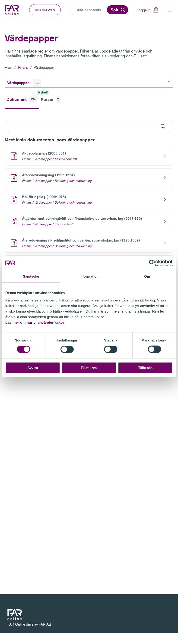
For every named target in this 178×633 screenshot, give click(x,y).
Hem (8, 67)
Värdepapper (44, 67)
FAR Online (12, 10)
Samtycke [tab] (31, 276)
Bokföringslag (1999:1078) (44, 197)
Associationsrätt (65, 159)
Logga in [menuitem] (143, 10)
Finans (23, 67)
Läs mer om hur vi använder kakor (34, 322)
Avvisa (32, 367)
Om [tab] (147, 276)
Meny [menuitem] (169, 10)
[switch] (67, 349)
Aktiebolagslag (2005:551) (44, 153)
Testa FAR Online (45, 9)
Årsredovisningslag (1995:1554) (48, 175)
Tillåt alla (145, 367)
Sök (114, 9)
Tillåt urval (89, 367)
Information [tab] (89, 276)
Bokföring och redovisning (73, 181)
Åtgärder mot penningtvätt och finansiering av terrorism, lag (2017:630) (82, 218)
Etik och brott (63, 224)
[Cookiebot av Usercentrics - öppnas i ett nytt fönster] (152, 263)
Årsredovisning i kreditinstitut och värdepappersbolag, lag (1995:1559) (81, 240)
